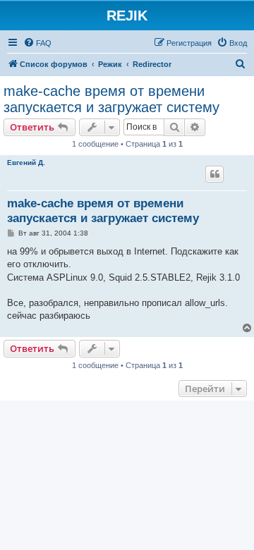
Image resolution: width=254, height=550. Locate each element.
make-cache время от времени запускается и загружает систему (111, 99)
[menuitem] (37, 43)
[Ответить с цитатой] (214, 174)
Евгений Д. (26, 162)
